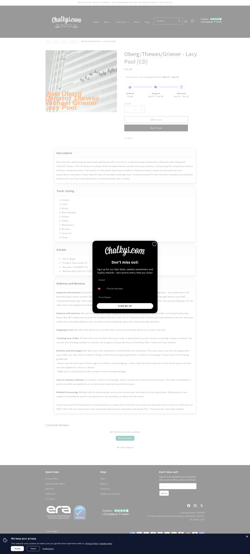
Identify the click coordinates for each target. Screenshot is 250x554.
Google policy (105, 543)
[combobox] (100, 288)
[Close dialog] (154, 244)
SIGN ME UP (125, 305)
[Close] (247, 536)
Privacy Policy (92, 543)
